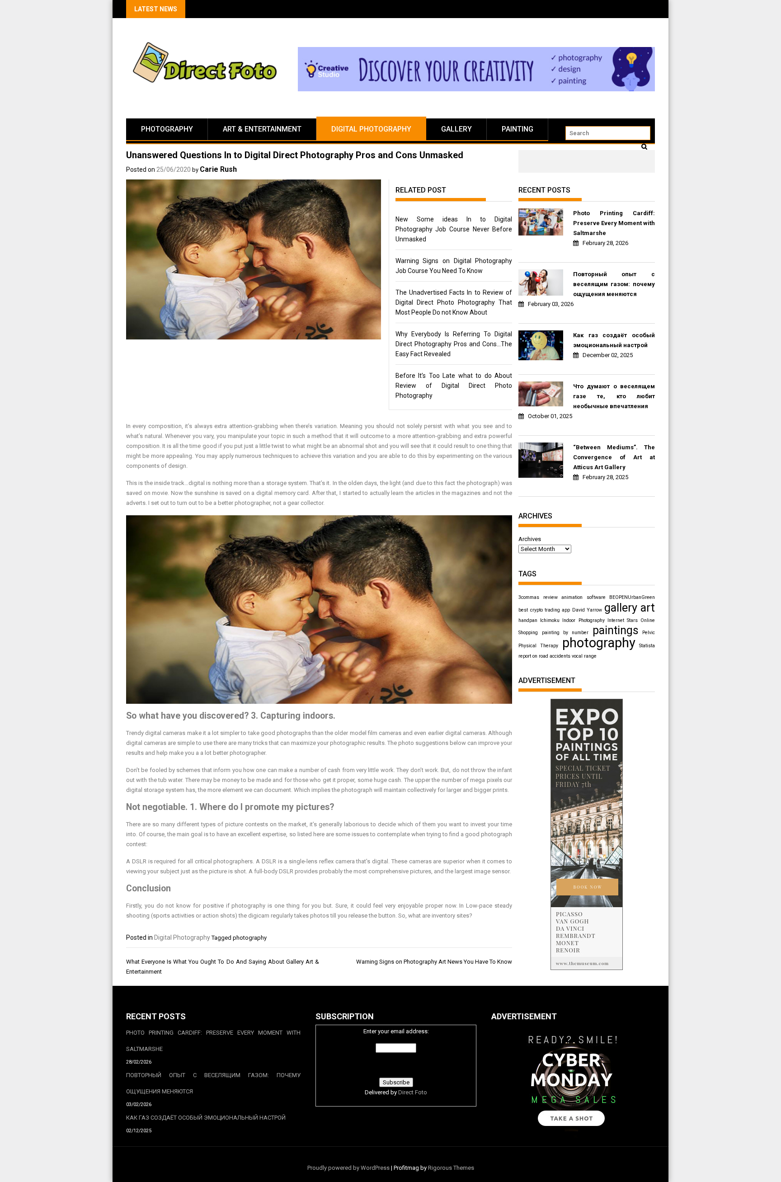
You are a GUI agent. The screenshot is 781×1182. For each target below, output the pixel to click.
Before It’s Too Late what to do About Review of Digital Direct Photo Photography (453, 385)
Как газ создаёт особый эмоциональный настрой (614, 340)
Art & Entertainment (262, 129)
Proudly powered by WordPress (348, 1167)
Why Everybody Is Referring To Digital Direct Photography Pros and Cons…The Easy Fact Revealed (453, 344)
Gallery (456, 129)
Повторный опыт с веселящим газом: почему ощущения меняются (614, 284)
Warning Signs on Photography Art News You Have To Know (434, 961)
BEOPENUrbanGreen (632, 597)
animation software (583, 597)
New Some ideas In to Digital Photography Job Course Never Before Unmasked (453, 229)
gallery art (629, 607)
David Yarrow (587, 610)
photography (250, 937)
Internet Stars (622, 620)
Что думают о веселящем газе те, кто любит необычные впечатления (614, 396)
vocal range (584, 656)
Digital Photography (371, 129)
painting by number (565, 633)
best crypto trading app (544, 610)
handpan (527, 620)
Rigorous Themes (451, 1167)
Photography (167, 129)
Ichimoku (550, 620)
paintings (616, 630)
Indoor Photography (583, 620)
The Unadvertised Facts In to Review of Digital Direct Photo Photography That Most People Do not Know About (453, 302)
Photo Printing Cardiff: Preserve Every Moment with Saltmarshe (614, 223)
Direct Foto (412, 1092)
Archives (529, 539)
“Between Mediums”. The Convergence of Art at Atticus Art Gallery (614, 457)
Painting (517, 129)
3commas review (537, 597)
